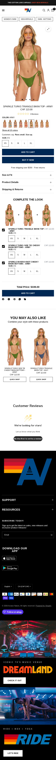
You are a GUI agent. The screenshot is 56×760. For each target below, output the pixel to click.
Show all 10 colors (10, 130)
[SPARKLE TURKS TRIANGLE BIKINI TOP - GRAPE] (20, 124)
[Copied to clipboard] (25, 299)
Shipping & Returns (12, 189)
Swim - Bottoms (44, 19)
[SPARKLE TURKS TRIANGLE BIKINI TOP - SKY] (10, 124)
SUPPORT (9, 499)
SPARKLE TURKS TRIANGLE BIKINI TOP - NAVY (41, 369)
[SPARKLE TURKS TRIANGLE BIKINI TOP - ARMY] (31, 124)
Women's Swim (10, 19)
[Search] (44, 10)
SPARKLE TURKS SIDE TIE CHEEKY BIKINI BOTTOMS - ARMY (31, 246)
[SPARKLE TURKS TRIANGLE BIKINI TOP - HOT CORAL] (26, 124)
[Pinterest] (15, 299)
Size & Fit (7, 175)
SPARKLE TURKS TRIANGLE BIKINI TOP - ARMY (31, 230)
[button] (14, 680)
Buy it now (28, 160)
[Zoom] (48, 29)
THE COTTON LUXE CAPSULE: (28, 2)
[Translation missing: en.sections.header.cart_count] (52, 10)
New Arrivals (27, 19)
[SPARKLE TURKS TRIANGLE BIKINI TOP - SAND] (42, 124)
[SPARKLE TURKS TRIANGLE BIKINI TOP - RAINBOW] (4, 124)
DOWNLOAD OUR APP (14, 550)
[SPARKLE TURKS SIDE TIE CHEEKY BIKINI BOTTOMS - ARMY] (14, 346)
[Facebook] (3, 299)
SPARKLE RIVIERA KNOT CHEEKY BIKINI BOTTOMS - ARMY (31, 263)
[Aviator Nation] (28, 654)
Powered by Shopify (43, 606)
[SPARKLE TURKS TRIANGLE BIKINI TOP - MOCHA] (36, 124)
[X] (9, 299)
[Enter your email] (51, 535)
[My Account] (48, 10)
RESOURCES (11, 509)
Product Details (10, 182)
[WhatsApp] (20, 299)
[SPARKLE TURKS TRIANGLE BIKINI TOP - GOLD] (47, 124)
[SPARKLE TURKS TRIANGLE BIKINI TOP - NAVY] (15, 124)
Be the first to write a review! (28, 438)
